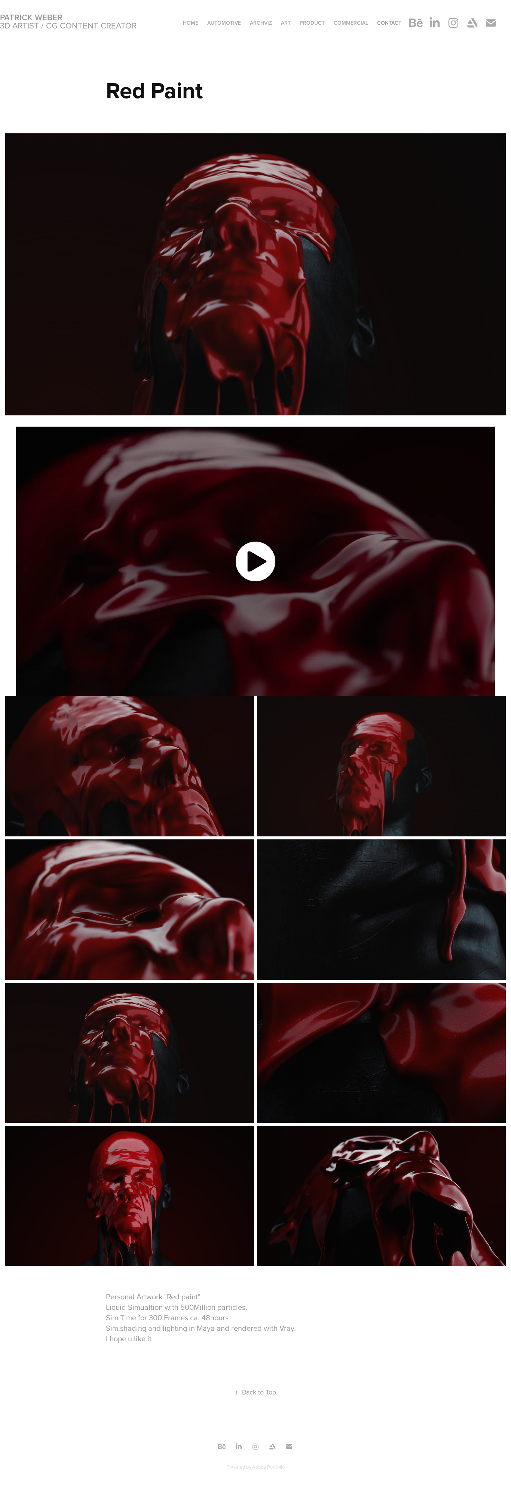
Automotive (224, 23)
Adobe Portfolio (268, 1466)
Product (312, 23)
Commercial (351, 23)
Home (190, 23)
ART (286, 23)
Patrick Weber (31, 17)
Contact (389, 23)
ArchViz (261, 23)
